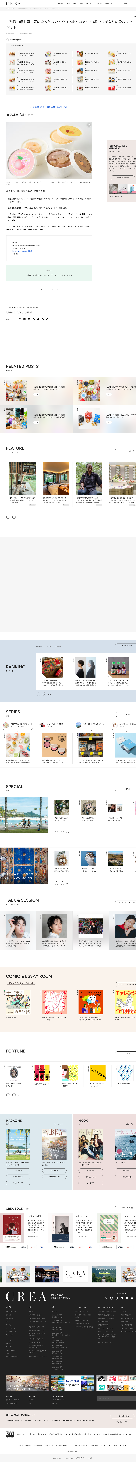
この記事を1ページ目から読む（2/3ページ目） (50, 107)
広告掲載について (80, 1445)
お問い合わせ (49, 1445)
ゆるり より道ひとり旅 (104, 1342)
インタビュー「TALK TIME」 (106, 1328)
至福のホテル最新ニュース (36, 1330)
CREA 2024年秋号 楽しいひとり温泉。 (57, 1357)
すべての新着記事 (11, 1311)
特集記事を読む (18, 1177)
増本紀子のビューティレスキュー (38, 1357)
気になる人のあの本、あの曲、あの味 (84, 1316)
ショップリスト (18, 1183)
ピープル (31, 1400)
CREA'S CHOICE (11, 1350)
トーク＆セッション (86, 4)
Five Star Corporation (16, 40)
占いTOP (123, 1311)
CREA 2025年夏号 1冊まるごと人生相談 (58, 1341)
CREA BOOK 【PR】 (12, 1403)
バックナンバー (59, 1124)
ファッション (10, 1335)
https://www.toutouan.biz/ (21, 251)
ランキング (9, 1340)
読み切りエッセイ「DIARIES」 (106, 1318)
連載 (68, 4)
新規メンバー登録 (123, 178)
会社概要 (37, 1445)
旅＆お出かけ (11, 312)
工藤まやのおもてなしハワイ (37, 1327)
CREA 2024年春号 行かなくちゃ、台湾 (57, 1368)
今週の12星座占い (126, 1321)
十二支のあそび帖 (103, 1325)
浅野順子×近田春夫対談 (81, 1320)
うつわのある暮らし (34, 1342)
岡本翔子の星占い (126, 1315)
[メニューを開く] (126, 3)
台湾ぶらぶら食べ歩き (35, 1315)
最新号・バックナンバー (13, 1400)
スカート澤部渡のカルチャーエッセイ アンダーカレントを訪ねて (107, 1337)
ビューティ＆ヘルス (11, 1331)
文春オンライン (80, 1458)
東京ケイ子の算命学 (126, 1325)
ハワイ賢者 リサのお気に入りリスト (37, 1322)
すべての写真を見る (84, 182)
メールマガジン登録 (122, 1416)
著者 (30, 1403)
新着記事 (61, 4)
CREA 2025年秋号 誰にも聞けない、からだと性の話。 (61, 1335)
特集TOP (54, 1311)
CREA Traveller (57, 1458)
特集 (74, 4)
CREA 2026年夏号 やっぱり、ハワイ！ (57, 1316)
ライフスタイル (10, 1328)
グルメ (20, 312)
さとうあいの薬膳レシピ (36, 1339)
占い (118, 4)
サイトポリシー (105, 1445)
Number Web (69, 1458)
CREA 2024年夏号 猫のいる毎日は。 (57, 1363)
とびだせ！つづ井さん (104, 1321)
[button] (8, 517)
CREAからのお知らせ (12, 1357)
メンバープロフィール (58, 1400)
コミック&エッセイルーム (105, 4)
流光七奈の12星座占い (127, 1318)
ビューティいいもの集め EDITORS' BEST (36, 1346)
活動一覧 (54, 1403)
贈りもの (8, 1315)
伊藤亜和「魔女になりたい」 (106, 1315)
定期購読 (93, 1445)
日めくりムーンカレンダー (128, 1328)
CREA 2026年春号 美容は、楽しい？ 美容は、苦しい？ (61, 1322)
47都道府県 (29, 312)
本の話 (90, 1458)
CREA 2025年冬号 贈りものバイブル (57, 1352)
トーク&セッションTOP (81, 1311)
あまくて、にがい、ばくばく (106, 1331)
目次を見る (18, 1170)
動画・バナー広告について (64, 1445)
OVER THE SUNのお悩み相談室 (84, 1327)
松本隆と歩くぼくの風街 (82, 1323)
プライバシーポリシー (120, 1445)
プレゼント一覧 (114, 196)
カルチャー (9, 1325)
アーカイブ (9, 1343)
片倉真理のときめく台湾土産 (37, 1318)
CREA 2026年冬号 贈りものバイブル (57, 1329)
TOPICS (8, 1353)
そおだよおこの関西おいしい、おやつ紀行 (38, 1334)
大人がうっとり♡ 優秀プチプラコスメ (37, 1352)
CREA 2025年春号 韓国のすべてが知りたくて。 (60, 1347)
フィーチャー (10, 1347)
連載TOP (31, 1311)
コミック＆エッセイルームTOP (106, 1311)
